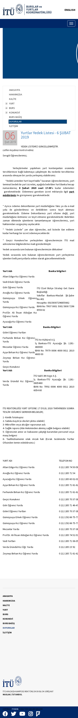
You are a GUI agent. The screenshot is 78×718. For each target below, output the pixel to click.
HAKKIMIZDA (15, 94)
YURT (12, 103)
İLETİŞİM (13, 126)
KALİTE (12, 99)
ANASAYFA (14, 90)
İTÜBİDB (15, 709)
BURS (12, 108)
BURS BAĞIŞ (15, 117)
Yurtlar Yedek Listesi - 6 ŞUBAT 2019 (46, 135)
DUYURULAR (15, 121)
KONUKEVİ (14, 112)
